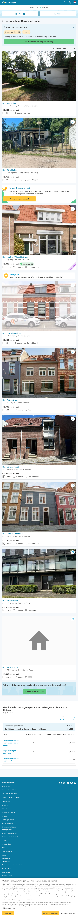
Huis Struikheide (9, 170)
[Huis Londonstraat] (39, 440)
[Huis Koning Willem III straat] (39, 230)
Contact (4, 816)
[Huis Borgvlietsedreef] (39, 306)
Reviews (4, 840)
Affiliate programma (8, 812)
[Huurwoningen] (9, 2)
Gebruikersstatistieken (9, 827)
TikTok (68, 783)
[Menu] (70, 2)
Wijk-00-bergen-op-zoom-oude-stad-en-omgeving (11, 742)
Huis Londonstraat (10, 467)
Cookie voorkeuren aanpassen (11, 797)
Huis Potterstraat (10, 400)
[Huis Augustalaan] (39, 573)
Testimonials (6, 872)
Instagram (64, 783)
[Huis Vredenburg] (39, 76)
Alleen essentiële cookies (50, 913)
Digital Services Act (8, 823)
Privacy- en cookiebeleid (9, 793)
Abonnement (6, 786)
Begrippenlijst (6, 844)
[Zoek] (65, 2)
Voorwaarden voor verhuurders (12, 865)
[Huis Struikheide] (39, 143)
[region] (39, 897)
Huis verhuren (6, 868)
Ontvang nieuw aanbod (19, 199)
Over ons (5, 805)
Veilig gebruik (6, 801)
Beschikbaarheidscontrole (10, 837)
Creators (4, 809)
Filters (21, 14)
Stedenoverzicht (7, 851)
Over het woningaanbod (9, 833)
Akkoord (8, 913)
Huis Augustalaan (10, 600)
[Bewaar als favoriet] (73, 55)
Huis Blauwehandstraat (12, 534)
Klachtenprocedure (8, 820)
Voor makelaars (7, 876)
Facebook (60, 783)
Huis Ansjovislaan (10, 667)
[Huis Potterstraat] (39, 373)
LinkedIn (75, 783)
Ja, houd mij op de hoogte (34, 691)
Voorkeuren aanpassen (67, 913)
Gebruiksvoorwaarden (9, 790)
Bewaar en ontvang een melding (40, 42)
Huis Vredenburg (9, 103)
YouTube (71, 783)
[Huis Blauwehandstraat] (39, 507)
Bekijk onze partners (8, 908)
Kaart (59, 14)
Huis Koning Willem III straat (15, 257)
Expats (4, 855)
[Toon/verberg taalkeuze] (75, 2)
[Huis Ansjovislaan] (39, 640)
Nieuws (4, 848)
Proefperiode (6, 859)
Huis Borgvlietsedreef (11, 333)
